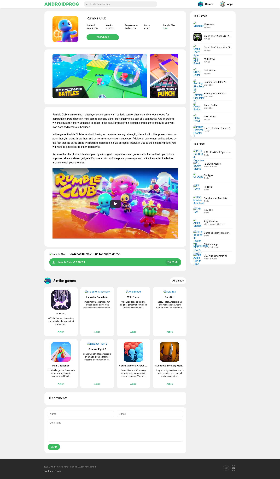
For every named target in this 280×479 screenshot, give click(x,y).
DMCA (58, 471)
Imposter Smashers (97, 297)
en (233, 468)
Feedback (48, 471)
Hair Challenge (61, 365)
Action (147, 28)
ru (226, 468)
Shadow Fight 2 (97, 349)
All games (178, 280)
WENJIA (60, 313)
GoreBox (170, 297)
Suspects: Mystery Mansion (171, 365)
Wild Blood (133, 297)
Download (103, 37)
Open (165, 28)
